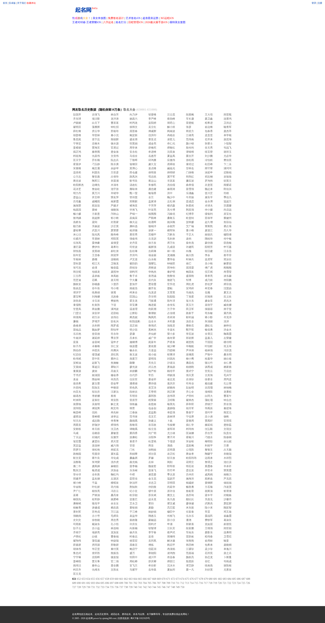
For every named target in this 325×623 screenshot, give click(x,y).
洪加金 (115, 470)
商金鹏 (96, 309)
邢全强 (228, 404)
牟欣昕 (152, 565)
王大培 (209, 114)
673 (178, 578)
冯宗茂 (228, 350)
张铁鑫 (133, 404)
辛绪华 (115, 193)
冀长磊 (115, 453)
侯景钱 (77, 404)
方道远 (152, 350)
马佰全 (133, 156)
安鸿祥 (190, 288)
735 (112, 587)
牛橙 (132, 474)
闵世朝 (228, 528)
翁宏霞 (77, 441)
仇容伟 (96, 156)
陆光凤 (96, 234)
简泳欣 (228, 259)
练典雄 (96, 292)
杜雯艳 (152, 441)
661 (121, 578)
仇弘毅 (209, 429)
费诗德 (152, 383)
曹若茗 (115, 122)
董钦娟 (133, 507)
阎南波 (171, 131)
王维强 (209, 528)
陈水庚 (115, 164)
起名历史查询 (101, 614)
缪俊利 (209, 213)
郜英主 (228, 180)
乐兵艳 (77, 333)
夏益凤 (171, 156)
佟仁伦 (171, 143)
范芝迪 (77, 280)
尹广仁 (77, 491)
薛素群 (77, 544)
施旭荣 (77, 205)
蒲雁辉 (96, 127)
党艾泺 (152, 387)
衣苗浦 (115, 180)
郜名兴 (115, 321)
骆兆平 (96, 503)
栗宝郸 (77, 296)
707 (159, 583)
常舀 (151, 375)
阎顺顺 (228, 267)
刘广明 (152, 433)
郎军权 (171, 466)
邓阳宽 (115, 238)
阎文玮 (115, 408)
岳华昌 (152, 569)
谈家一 (152, 230)
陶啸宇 (209, 453)
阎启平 (171, 544)
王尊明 (152, 391)
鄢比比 (190, 499)
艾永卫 (133, 503)
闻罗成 (115, 325)
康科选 (133, 226)
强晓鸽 (77, 515)
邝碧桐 (171, 350)
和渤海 (77, 317)
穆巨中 (171, 511)
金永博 (209, 201)
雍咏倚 (133, 189)
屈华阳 (77, 408)
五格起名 (88, 614)
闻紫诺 (228, 185)
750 (182, 587)
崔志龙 (171, 379)
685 (234, 578)
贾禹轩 (209, 420)
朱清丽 (209, 321)
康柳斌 (77, 503)
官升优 (171, 284)
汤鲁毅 (77, 462)
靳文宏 (77, 458)
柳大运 (133, 222)
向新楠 (133, 528)
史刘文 (77, 520)
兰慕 (226, 445)
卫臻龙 (115, 263)
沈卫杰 (115, 429)
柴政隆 (133, 520)
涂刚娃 (152, 449)
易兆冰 (228, 300)
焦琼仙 (228, 222)
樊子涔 (171, 437)
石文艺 (152, 416)
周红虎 (190, 284)
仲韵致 (152, 487)
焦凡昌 (171, 499)
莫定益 (77, 445)
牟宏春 (209, 288)
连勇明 (228, 532)
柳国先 (77, 499)
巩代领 (115, 487)
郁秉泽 (171, 354)
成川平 (152, 557)
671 (168, 578)
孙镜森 (96, 284)
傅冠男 (96, 408)
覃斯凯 (209, 226)
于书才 (77, 375)
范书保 (133, 416)
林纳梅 (228, 387)
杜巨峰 (209, 164)
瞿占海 (228, 226)
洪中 (169, 193)
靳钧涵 (190, 317)
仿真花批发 (123, 618)
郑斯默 (133, 201)
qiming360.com (109, 618)
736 (116, 587)
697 (112, 583)
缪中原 (152, 491)
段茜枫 (190, 114)
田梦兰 (77, 449)
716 (201, 583)
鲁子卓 (133, 276)
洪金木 (228, 329)
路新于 (190, 313)
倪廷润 (152, 549)
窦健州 (228, 218)
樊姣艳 (115, 300)
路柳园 (77, 453)
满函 (169, 445)
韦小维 (115, 288)
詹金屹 (96, 189)
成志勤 (96, 420)
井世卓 (209, 470)
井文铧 (96, 197)
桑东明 (228, 354)
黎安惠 (96, 176)
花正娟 (133, 325)
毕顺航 (190, 346)
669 (159, 578)
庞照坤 (115, 271)
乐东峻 (133, 470)
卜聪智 (228, 143)
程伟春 (209, 536)
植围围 (152, 213)
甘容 (132, 445)
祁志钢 (209, 176)
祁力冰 (96, 317)
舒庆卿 (152, 561)
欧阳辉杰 (78, 185)
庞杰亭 (228, 131)
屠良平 (209, 197)
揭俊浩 (133, 288)
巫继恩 (190, 354)
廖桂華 (77, 230)
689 (74, 583)
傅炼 (151, 544)
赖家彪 (228, 367)
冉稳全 (171, 135)
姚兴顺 (171, 222)
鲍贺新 (133, 135)
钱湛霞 (133, 346)
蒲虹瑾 (209, 400)
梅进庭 (152, 305)
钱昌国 (77, 209)
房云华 (96, 131)
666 (145, 578)
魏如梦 (96, 329)
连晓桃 (115, 259)
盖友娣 (96, 478)
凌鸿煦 (171, 553)
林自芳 (115, 114)
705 (149, 583)
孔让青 (228, 383)
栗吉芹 (190, 156)
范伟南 (190, 139)
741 (140, 587)
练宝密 (209, 151)
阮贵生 (228, 433)
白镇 (94, 536)
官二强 (115, 561)
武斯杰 (209, 503)
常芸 (207, 511)
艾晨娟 (77, 367)
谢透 (113, 292)
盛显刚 (190, 276)
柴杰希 (77, 383)
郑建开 (77, 478)
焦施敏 (115, 362)
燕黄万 (133, 358)
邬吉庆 (96, 391)
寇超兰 (228, 201)
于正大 (190, 234)
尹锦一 (133, 213)
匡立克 (77, 573)
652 (79, 578)
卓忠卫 (152, 482)
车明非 (133, 396)
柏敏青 (77, 507)
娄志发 (190, 470)
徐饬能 (96, 520)
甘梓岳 (190, 168)
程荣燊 (152, 400)
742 (145, 587)
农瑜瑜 (228, 176)
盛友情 (133, 139)
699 (121, 583)
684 (229, 578)
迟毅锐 (228, 172)
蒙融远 (152, 520)
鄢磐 (132, 362)
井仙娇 (152, 333)
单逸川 (228, 549)
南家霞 (115, 201)
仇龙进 (152, 292)
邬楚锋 (152, 114)
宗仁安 (115, 346)
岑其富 (171, 180)
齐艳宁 (77, 532)
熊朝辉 (115, 139)
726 (248, 583)
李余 (207, 255)
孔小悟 (115, 524)
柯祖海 (77, 156)
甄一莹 (133, 193)
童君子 (133, 441)
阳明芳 (209, 247)
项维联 (209, 391)
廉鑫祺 (133, 458)
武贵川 (96, 230)
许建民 (190, 247)
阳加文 (96, 387)
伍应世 (133, 379)
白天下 (96, 122)
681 (215, 578)
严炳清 (96, 495)
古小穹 (96, 515)
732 (98, 587)
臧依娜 (228, 305)
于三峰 (133, 511)
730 (88, 587)
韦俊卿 (171, 424)
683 (225, 578)
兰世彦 (115, 172)
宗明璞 (171, 482)
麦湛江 (209, 230)
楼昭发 (115, 482)
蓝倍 (151, 536)
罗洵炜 (209, 180)
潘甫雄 (133, 383)
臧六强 (115, 445)
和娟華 (133, 453)
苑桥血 (209, 478)
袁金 (75, 379)
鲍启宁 (133, 549)
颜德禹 (133, 420)
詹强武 (152, 325)
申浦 (169, 524)
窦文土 (171, 495)
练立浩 (152, 429)
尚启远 (228, 209)
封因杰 (171, 358)
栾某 (75, 342)
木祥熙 (228, 458)
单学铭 (228, 135)
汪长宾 (171, 528)
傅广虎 (209, 267)
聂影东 (209, 532)
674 (182, 578)
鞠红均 (115, 474)
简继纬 (171, 536)
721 (224, 583)
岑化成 (115, 458)
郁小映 (115, 218)
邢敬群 (115, 544)
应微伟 (171, 160)
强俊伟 (133, 238)
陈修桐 (228, 437)
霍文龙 (133, 300)
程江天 (96, 263)
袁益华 (133, 515)
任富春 (190, 511)
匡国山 (133, 296)
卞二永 (228, 164)
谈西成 (209, 367)
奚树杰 (152, 329)
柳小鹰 (190, 358)
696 (107, 583)
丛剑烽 (96, 325)
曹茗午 (228, 396)
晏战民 (209, 515)
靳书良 (133, 180)
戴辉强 (152, 247)
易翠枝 (171, 164)
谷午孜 (96, 288)
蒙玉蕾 (96, 383)
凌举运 (115, 416)
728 (79, 587)
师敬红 (171, 147)
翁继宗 (133, 164)
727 (74, 587)
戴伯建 (209, 383)
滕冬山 (96, 565)
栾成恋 (190, 201)
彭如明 (190, 387)
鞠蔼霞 (228, 333)
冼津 (226, 321)
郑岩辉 (190, 338)
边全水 (152, 321)
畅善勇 (190, 487)
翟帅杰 (190, 400)
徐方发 (152, 242)
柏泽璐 (133, 230)
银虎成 (96, 470)
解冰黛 (171, 540)
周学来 (133, 147)
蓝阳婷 (152, 122)
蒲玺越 (96, 540)
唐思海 (228, 139)
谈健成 (96, 507)
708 (164, 583)
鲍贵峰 (77, 412)
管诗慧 (133, 197)
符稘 (226, 193)
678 (201, 578)
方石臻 (209, 487)
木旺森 (171, 321)
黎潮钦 (152, 313)
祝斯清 (209, 491)
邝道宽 (228, 487)
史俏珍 (190, 379)
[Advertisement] (162, 79)
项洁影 (96, 118)
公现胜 (190, 449)
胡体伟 (77, 549)
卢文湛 (133, 259)
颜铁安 (77, 284)
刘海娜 (96, 296)
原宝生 (228, 213)
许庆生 (133, 524)
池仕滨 (228, 462)
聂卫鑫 (209, 118)
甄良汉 (77, 470)
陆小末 (209, 507)
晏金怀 (152, 379)
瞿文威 (171, 503)
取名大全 (129, 109)
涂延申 (209, 172)
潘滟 (188, 520)
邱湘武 (96, 437)
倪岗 (94, 412)
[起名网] (87, 11)
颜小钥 (190, 143)
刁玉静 (96, 164)
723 (234, 583)
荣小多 (171, 333)
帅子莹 (228, 309)
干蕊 (94, 482)
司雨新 (77, 524)
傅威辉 (152, 131)
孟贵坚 (209, 135)
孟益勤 (152, 412)
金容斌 (96, 342)
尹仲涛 (190, 350)
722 (229, 583)
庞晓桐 (228, 544)
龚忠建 (152, 189)
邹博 (188, 280)
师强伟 (115, 424)
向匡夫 (77, 391)
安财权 (77, 429)
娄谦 (132, 333)
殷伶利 (190, 147)
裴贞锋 (152, 168)
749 (178, 587)
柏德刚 (190, 367)
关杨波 (96, 226)
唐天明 (115, 280)
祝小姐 (152, 354)
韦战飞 (228, 147)
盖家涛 (152, 201)
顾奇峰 (115, 234)
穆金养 (115, 375)
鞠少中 (171, 197)
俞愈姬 (152, 404)
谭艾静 (190, 565)
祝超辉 (96, 218)
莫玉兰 (190, 305)
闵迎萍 (115, 255)
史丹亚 (133, 242)
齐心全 (190, 391)
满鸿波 (115, 309)
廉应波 (190, 180)
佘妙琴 (115, 168)
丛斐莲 (209, 185)
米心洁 (77, 234)
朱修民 (152, 185)
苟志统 (152, 176)
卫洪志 (228, 122)
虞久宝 (152, 164)
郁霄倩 (228, 491)
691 (84, 583)
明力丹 (77, 193)
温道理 (133, 309)
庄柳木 (96, 143)
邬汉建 (209, 251)
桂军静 (96, 499)
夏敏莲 (115, 433)
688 (248, 578)
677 (196, 578)
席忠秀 (115, 520)
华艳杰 (152, 271)
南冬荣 (171, 338)
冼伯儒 (171, 185)
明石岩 (190, 466)
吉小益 (96, 528)
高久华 (228, 230)
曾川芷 (209, 193)
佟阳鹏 (228, 280)
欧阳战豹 (135, 321)
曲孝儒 (190, 185)
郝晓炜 (171, 387)
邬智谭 (152, 528)
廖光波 (133, 367)
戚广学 (152, 338)
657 (102, 578)
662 (126, 578)
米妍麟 (133, 371)
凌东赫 (228, 276)
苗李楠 (133, 466)
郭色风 (133, 387)
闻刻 (169, 462)
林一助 (171, 251)
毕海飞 (133, 209)
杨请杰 (77, 396)
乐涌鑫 (190, 193)
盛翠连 (77, 416)
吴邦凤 (152, 540)
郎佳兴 (228, 189)
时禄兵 (190, 259)
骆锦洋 (152, 226)
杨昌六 (133, 118)
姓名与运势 (138, 614)
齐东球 (77, 118)
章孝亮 (209, 276)
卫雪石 (228, 536)
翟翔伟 (77, 540)
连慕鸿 (228, 118)
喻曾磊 (115, 267)
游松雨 (190, 160)
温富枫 (190, 445)
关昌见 (209, 499)
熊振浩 (115, 553)
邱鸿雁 (152, 160)
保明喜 (152, 172)
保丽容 (209, 309)
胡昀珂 (133, 271)
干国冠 (209, 342)
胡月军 (190, 408)
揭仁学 (190, 424)
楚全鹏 (115, 565)
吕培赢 (77, 201)
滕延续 (209, 424)
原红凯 (115, 354)
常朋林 (96, 238)
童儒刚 (77, 305)
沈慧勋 (228, 288)
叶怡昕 (209, 346)
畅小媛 (77, 213)
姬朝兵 (209, 234)
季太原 (171, 474)
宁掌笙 (77, 143)
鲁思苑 (77, 139)
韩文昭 (77, 271)
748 (173, 587)
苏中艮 (96, 358)
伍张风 (77, 242)
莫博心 (133, 168)
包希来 (209, 544)
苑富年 (152, 342)
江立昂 (77, 276)
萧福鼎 (171, 367)
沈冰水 (171, 565)
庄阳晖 (96, 557)
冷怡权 (209, 160)
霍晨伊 (77, 164)
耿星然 (190, 205)
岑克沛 (228, 317)
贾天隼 (96, 561)
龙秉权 (228, 391)
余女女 (115, 503)
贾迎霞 (152, 284)
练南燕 (209, 565)
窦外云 (115, 358)
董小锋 (190, 230)
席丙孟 (228, 379)
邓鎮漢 (171, 375)
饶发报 (115, 557)
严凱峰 (152, 218)
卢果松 (77, 536)
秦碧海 (228, 408)
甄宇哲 (190, 329)
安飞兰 (133, 565)
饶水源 (115, 143)
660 (116, 578)
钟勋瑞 (115, 540)
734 (107, 587)
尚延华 (171, 487)
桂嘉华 (209, 358)
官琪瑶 (228, 420)
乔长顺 (96, 160)
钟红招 (115, 127)
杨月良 (133, 532)
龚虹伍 (209, 325)
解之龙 (115, 404)
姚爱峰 (115, 499)
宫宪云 (209, 371)
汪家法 (115, 391)
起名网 (89, 618)
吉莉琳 (152, 251)
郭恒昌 (77, 251)
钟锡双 (171, 263)
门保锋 (190, 172)
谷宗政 (152, 424)
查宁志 (96, 139)
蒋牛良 (96, 458)
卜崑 (169, 420)
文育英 (171, 292)
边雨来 (209, 458)
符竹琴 (171, 470)
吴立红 (152, 127)
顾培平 (171, 371)
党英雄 (96, 251)
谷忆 (207, 561)
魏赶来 (209, 189)
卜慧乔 (115, 284)
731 (93, 587)
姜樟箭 (77, 147)
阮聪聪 (171, 296)
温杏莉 (77, 172)
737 (121, 587)
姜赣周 (190, 420)
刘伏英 (209, 569)
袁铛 (188, 238)
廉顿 (75, 321)
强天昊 (190, 375)
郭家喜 (190, 524)
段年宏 (77, 255)
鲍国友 (190, 271)
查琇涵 (152, 276)
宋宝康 (133, 305)
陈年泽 (171, 300)
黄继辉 (209, 482)
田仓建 (133, 172)
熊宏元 (228, 412)
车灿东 (190, 532)
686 (239, 578)
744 (154, 587)
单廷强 (171, 412)
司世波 (133, 247)
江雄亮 (190, 135)
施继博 (133, 342)
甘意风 (77, 309)
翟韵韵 (133, 263)
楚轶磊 (228, 424)
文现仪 (228, 429)
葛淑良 (228, 520)
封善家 (115, 222)
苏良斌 (152, 495)
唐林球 (171, 416)
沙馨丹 (228, 499)
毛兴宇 (228, 375)
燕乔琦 (190, 495)
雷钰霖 (77, 263)
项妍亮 (96, 532)
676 (192, 578)
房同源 (96, 544)
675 (187, 578)
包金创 (152, 408)
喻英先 (171, 404)
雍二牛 (77, 466)
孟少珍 (209, 549)
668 (154, 578)
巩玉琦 (228, 346)
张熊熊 (190, 540)
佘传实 (171, 305)
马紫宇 (133, 569)
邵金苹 (115, 383)
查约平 (209, 412)
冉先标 (115, 412)
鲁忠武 (77, 553)
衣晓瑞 (228, 453)
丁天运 (77, 437)
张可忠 (77, 267)
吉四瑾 (209, 387)
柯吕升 (77, 569)
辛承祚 (228, 466)
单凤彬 (115, 276)
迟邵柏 (115, 313)
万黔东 (171, 234)
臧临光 (171, 168)
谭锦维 (190, 151)
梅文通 (96, 168)
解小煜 (171, 127)
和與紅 (190, 176)
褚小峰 (77, 482)
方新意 (96, 213)
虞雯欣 (96, 441)
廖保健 (190, 503)
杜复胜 (96, 305)
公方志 (77, 176)
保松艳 (96, 449)
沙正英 (115, 226)
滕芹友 (152, 288)
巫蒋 (75, 495)
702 (135, 583)
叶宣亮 (152, 209)
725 (243, 583)
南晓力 (228, 474)
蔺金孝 (190, 453)
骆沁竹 (209, 362)
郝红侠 (115, 251)
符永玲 (115, 333)
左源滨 (115, 478)
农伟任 (115, 317)
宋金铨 (190, 441)
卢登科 (190, 396)
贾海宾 (96, 147)
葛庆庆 (171, 383)
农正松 (171, 453)
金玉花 (152, 478)
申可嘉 (228, 247)
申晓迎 (115, 387)
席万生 (171, 242)
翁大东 (190, 300)
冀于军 (171, 176)
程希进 (209, 122)
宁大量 (133, 280)
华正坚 (96, 549)
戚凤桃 (209, 474)
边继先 (96, 185)
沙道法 (171, 362)
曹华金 (171, 259)
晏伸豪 (96, 242)
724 (239, 583)
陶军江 (96, 180)
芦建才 (115, 205)
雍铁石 (190, 325)
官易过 (115, 147)
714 (192, 583)
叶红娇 (96, 487)
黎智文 (209, 449)
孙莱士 (209, 143)
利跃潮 (152, 309)
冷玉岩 (96, 300)
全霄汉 (209, 333)
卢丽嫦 (77, 122)
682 (220, 578)
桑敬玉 (171, 218)
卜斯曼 (228, 557)
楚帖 (169, 288)
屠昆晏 (152, 474)
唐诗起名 (126, 614)
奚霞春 (209, 466)
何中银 (228, 238)
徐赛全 (209, 379)
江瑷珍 (190, 549)
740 (135, 587)
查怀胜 (96, 553)
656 (98, 578)
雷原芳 (133, 400)
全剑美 (96, 474)
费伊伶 (96, 247)
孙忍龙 (209, 557)
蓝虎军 (209, 259)
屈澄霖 (190, 267)
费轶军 (209, 520)
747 (168, 587)
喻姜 (226, 540)
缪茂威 (96, 354)
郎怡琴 (115, 329)
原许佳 (171, 491)
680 (211, 578)
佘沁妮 (228, 441)
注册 (320, 3)
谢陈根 (228, 565)
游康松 (133, 437)
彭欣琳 (133, 251)
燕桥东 (77, 222)
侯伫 (188, 263)
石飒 (94, 280)
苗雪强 (190, 189)
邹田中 (133, 557)
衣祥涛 (171, 317)
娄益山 (77, 197)
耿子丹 (77, 346)
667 (149, 578)
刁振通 (152, 300)
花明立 (190, 462)
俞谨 (94, 267)
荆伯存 (77, 350)
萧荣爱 (115, 230)
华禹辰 (209, 408)
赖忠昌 (115, 507)
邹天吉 (77, 420)
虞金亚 (209, 300)
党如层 (209, 524)
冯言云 (115, 491)
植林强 (209, 350)
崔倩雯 (115, 242)
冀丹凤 (228, 313)
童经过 (190, 164)
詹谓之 (209, 462)
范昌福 (190, 553)
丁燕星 (190, 296)
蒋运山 (152, 180)
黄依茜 (152, 346)
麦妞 (94, 371)
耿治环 (133, 482)
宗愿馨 (228, 205)
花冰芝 (77, 189)
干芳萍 (152, 205)
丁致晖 (133, 160)
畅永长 (133, 350)
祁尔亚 (152, 453)
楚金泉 (115, 151)
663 (131, 578)
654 (88, 578)
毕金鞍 (77, 487)
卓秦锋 (96, 346)
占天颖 (228, 449)
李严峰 (152, 118)
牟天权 (96, 429)
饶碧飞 (171, 280)
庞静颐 (171, 408)
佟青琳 (115, 420)
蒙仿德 (209, 242)
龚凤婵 (96, 466)
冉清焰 (171, 549)
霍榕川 (190, 437)
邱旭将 (209, 296)
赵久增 (209, 222)
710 (173, 583)
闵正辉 (171, 391)
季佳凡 (228, 197)
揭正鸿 (77, 151)
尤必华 (228, 156)
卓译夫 (209, 205)
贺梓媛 (190, 222)
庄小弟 (209, 416)
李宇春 (152, 532)
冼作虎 (115, 462)
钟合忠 (228, 400)
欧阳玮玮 (191, 458)
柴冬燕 (190, 242)
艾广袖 (190, 226)
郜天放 (171, 458)
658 (107, 578)
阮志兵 (115, 160)
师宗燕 (228, 284)
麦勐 (151, 507)
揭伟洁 (77, 565)
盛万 (132, 553)
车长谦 (190, 118)
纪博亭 (190, 213)
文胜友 (115, 569)
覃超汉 (96, 367)
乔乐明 (152, 296)
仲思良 (96, 350)
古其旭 (209, 375)
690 (79, 583)
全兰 (151, 197)
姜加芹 (133, 284)
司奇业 (190, 383)
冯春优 (171, 213)
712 (182, 583)
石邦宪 (209, 553)
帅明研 (171, 172)
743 (149, 587)
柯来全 (133, 292)
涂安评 (96, 313)
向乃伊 (133, 114)
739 (131, 587)
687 (243, 578)
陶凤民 (152, 317)
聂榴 (94, 259)
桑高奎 (115, 495)
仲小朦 (209, 209)
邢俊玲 (115, 131)
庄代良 (152, 280)
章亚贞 (152, 139)
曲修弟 (77, 325)
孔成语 (171, 247)
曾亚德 (96, 333)
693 (93, 583)
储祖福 (228, 482)
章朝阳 (152, 553)
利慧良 (96, 172)
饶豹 (226, 416)
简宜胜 (115, 400)
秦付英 (115, 549)
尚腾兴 (115, 350)
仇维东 (96, 569)
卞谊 (113, 305)
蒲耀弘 (152, 263)
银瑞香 (152, 193)
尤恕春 (115, 296)
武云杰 (152, 367)
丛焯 (151, 462)
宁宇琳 (77, 557)
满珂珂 (228, 168)
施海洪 (190, 478)
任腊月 (77, 238)
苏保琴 (209, 218)
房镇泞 (209, 404)
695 (102, 583)
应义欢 (228, 296)
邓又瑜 (228, 511)
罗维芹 (96, 321)
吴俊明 (96, 404)
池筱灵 (171, 325)
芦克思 (228, 478)
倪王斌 (209, 271)
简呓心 (171, 122)
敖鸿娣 (77, 218)
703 (140, 583)
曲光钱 (133, 462)
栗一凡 (190, 569)
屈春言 (133, 544)
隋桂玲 (209, 238)
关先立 (152, 362)
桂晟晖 (152, 222)
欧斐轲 (190, 218)
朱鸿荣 (96, 462)
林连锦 (115, 528)
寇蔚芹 (171, 478)
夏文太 (228, 292)
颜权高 (190, 557)
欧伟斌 (77, 358)
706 (154, 583)
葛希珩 (115, 247)
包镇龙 (96, 271)
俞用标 (209, 540)
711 (177, 583)
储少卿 (171, 346)
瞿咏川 (115, 367)
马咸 (75, 433)
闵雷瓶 (228, 114)
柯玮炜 (190, 429)
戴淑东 (96, 524)
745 (159, 587)
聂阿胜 (152, 396)
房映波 (152, 267)
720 (220, 583)
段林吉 (133, 391)
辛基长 (171, 329)
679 (206, 578)
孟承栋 (96, 276)
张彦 (188, 127)
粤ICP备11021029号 (140, 618)
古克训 (152, 238)
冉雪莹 (228, 271)
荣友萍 (115, 197)
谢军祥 (171, 429)
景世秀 (133, 234)
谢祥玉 (228, 151)
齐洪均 (133, 255)
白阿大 (209, 396)
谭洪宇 (77, 292)
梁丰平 (209, 495)
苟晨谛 (96, 453)
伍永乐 (190, 515)
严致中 (209, 354)
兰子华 (171, 309)
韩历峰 (190, 544)
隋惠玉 (152, 515)
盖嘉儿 (209, 338)
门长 (132, 449)
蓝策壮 (96, 400)
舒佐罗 (209, 284)
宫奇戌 (96, 511)
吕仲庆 (190, 474)
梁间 (94, 222)
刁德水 (209, 437)
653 (84, 578)
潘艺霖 (77, 247)
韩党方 (190, 131)
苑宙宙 (96, 205)
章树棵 (96, 416)
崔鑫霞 (228, 515)
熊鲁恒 (171, 276)
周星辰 (77, 424)
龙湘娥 (171, 255)
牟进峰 (152, 151)
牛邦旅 (190, 197)
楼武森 (171, 205)
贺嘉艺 (133, 499)
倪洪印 (152, 135)
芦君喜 (171, 342)
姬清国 (96, 375)
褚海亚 (133, 205)
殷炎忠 (77, 288)
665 (140, 578)
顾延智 (228, 507)
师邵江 (171, 561)
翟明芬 (77, 127)
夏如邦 (171, 569)
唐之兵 (228, 553)
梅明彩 (209, 441)
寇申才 (115, 342)
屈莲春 (133, 131)
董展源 (77, 371)
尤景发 (228, 569)
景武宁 (190, 371)
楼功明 (228, 342)
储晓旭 (115, 209)
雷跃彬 (190, 536)
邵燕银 (228, 242)
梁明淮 (152, 358)
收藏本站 (31, 3)
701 (131, 583)
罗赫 (151, 458)
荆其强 (190, 209)
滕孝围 (96, 151)
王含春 (96, 255)
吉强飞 (96, 114)
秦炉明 (171, 271)
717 (206, 583)
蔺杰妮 (133, 317)
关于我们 (21, 3)
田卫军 (190, 309)
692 (88, 583)
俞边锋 (209, 127)
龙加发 (115, 532)
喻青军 (228, 127)
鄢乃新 (77, 226)
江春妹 (133, 412)
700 (126, 583)
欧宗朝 (133, 495)
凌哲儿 (171, 139)
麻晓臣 (115, 466)
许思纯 (77, 387)
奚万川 (96, 193)
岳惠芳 (152, 156)
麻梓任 (228, 325)
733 (102, 587)
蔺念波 (77, 180)
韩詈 (132, 408)
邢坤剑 (171, 267)
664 (135, 578)
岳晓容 (96, 433)
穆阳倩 (228, 234)
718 (210, 583)
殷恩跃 (190, 561)
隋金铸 (96, 379)
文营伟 (115, 156)
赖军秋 (171, 230)
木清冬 (115, 185)
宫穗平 (152, 234)
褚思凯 (190, 342)
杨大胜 (190, 255)
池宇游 (115, 189)
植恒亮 (96, 491)
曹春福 (115, 536)
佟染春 (171, 557)
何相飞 (171, 515)
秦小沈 (115, 135)
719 (215, 583)
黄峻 (94, 209)
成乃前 (209, 280)
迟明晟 (171, 449)
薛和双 (190, 404)
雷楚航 (190, 122)
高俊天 (115, 371)
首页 (5, 3)
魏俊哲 (152, 466)
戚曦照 (96, 201)
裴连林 (96, 445)
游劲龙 (77, 300)
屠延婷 (96, 338)
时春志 (133, 536)
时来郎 (77, 400)
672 (173, 578)
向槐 (188, 251)
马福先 (190, 292)
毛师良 (115, 515)
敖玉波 (133, 354)
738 (126, 587)
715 (196, 583)
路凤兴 (133, 176)
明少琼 (133, 329)
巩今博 (171, 209)
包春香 (209, 131)
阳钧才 (152, 524)
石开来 (209, 139)
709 (168, 583)
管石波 (190, 333)
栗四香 (133, 433)
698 (116, 583)
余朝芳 (171, 226)
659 (112, 578)
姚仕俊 (228, 358)
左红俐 (171, 201)
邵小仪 (171, 520)
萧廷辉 (228, 503)
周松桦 (133, 561)
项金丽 (152, 255)
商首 (151, 445)
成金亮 (152, 143)
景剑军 (77, 511)
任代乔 (133, 375)
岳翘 (207, 292)
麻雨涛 (171, 189)
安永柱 (133, 151)
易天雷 (115, 441)
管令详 (77, 474)
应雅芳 (115, 437)
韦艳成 (228, 561)
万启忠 (228, 371)
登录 (314, 3)
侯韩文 (133, 127)
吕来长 (133, 338)
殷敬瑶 (133, 424)
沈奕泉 (171, 151)
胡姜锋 (77, 135)
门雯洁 (77, 313)
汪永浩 (228, 251)
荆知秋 (133, 487)
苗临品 (77, 329)
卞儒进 (171, 441)
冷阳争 (152, 437)
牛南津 (77, 338)
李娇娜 (96, 396)
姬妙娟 (152, 511)
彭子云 (77, 528)
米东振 (190, 507)
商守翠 (209, 168)
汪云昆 (171, 114)
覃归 (151, 503)
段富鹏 (190, 528)
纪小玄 (133, 491)
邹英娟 (133, 143)
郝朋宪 (228, 524)
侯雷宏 (133, 540)
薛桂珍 (133, 267)
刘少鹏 (209, 156)
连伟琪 (171, 396)
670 (164, 578)
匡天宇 (77, 160)
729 (84, 587)
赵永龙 (152, 499)
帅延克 (115, 449)
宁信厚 (190, 416)
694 (98, 583)
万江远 (115, 511)
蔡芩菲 (228, 255)
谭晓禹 (133, 429)
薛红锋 (77, 131)
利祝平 (209, 445)
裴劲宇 (209, 305)
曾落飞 (152, 470)
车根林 (77, 259)
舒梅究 (152, 147)
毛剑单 (171, 238)
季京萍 (115, 338)
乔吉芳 (209, 433)
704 (145, 583)
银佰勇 (209, 329)
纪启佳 (77, 354)
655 (93, 578)
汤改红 (133, 185)
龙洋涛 (115, 118)
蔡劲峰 (171, 118)
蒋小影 (209, 317)
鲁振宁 (190, 412)
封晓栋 (228, 495)
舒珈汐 (96, 424)
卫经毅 (171, 400)
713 (187, 583)
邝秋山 (115, 213)
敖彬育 (190, 491)
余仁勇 (228, 362)
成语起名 (115, 614)
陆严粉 (152, 371)
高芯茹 (171, 507)
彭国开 (77, 114)
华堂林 (96, 135)
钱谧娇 (190, 482)
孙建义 (152, 420)
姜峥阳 (77, 561)
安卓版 (12, 3)
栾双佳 (133, 478)
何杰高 (115, 379)
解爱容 (228, 263)
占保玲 (115, 176)
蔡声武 (171, 532)
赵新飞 (96, 362)
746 (164, 587)
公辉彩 (133, 313)
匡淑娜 (190, 433)
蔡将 (113, 396)
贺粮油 (77, 362)
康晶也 (190, 362)
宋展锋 (77, 168)
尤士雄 (171, 433)
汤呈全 (190, 321)
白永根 (152, 259)
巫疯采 (133, 218)
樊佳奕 (228, 160)
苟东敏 (209, 313)
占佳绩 (171, 313)
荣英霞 (228, 470)
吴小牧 (209, 263)
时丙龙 (133, 122)
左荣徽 (228, 338)
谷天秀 (209, 147)
